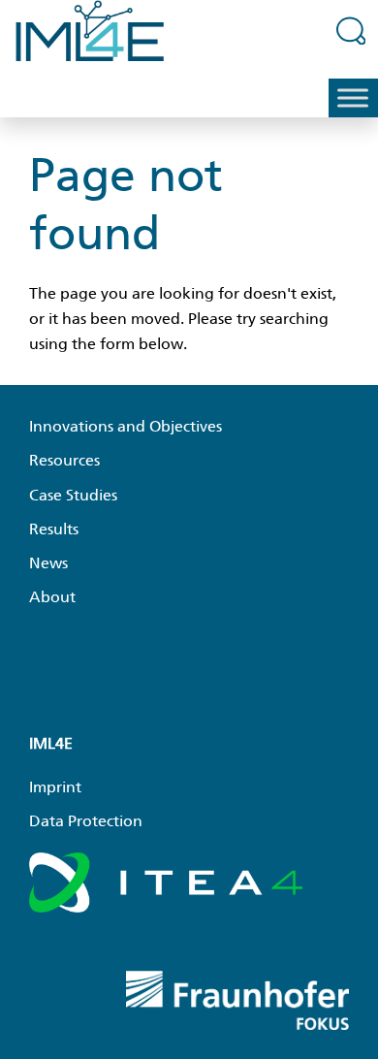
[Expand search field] (351, 30)
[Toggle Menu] (352, 98)
